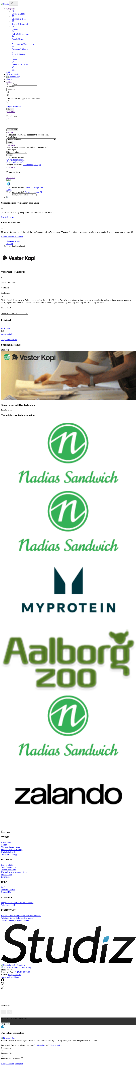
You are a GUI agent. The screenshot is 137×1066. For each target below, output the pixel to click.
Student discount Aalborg (11, 849)
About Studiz (6, 842)
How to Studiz (12, 74)
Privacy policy (56, 1045)
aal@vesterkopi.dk (9, 339)
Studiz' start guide (8, 867)
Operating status (8, 890)
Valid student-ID (8, 905)
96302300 (5, 328)
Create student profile (15, 160)
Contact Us (6, 892)
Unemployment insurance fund (14, 872)
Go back (11, 111)
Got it (3, 217)
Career (4, 845)
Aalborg (9, 243)
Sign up (9, 79)
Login (9, 190)
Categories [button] (10, 9)
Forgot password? (14, 106)
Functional (5, 1053)
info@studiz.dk (14, 974)
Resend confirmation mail (12, 237)
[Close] (2, 208)
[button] (10, 109)
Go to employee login (32, 164)
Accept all (19, 1064)
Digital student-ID (8, 852)
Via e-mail (10, 177)
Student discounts (13, 241)
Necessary (5, 1048)
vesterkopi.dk (6, 334)
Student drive (6, 874)
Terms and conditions (10, 977)
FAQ (3, 887)
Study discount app (9, 854)
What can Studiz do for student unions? (17, 918)
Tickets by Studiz (8, 870)
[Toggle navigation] (13, 3)
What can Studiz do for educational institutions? (21, 915)
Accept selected (7, 1064)
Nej (3, 1024)
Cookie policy (39, 1045)
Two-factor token (13, 98)
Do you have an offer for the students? (17, 902)
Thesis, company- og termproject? (15, 920)
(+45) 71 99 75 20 (22, 972)
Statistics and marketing (11, 1058)
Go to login (11, 217)
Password (10, 87)
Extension (5, 877)
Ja (8, 1024)
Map (8, 72)
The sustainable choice (10, 847)
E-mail (9, 84)
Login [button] (9, 81)
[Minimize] (3, 1012)
